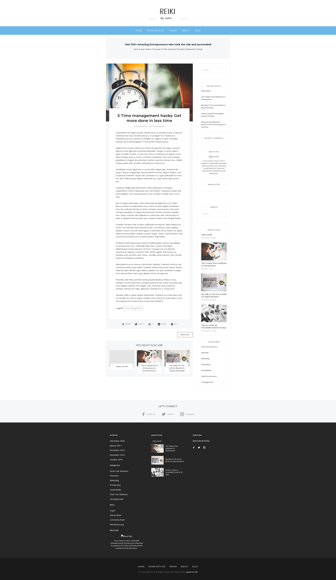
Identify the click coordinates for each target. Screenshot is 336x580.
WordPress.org (117, 524)
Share (128, 324)
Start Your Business (209, 376)
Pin (175, 324)
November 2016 (117, 455)
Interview (205, 352)
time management (133, 308)
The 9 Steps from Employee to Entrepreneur (149, 368)
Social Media (206, 370)
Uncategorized (157, 126)
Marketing (205, 358)
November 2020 (117, 441)
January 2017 (116, 445)
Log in (112, 510)
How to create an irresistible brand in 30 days (212, 114)
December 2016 (117, 450)
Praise (173, 30)
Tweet (141, 324)
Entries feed (115, 515)
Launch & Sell (191, 572)
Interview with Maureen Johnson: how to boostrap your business (213, 124)
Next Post (185, 334)
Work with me (155, 30)
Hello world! (122, 366)
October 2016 (116, 459)
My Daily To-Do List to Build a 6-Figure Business (177, 368)
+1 (152, 324)
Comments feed (117, 519)
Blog (198, 30)
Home (138, 30)
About (186, 30)
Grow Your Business (209, 347)
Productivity (140, 126)
